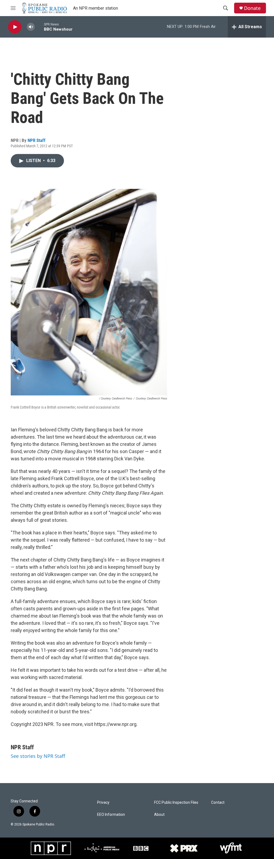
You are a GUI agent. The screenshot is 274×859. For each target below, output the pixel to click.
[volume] (30, 27)
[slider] (39, 27)
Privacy (103, 803)
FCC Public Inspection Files (176, 803)
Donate (252, 8)
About (159, 815)
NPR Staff (36, 140)
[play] (14, 27)
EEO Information (111, 815)
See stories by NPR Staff (38, 756)
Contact (217, 803)
